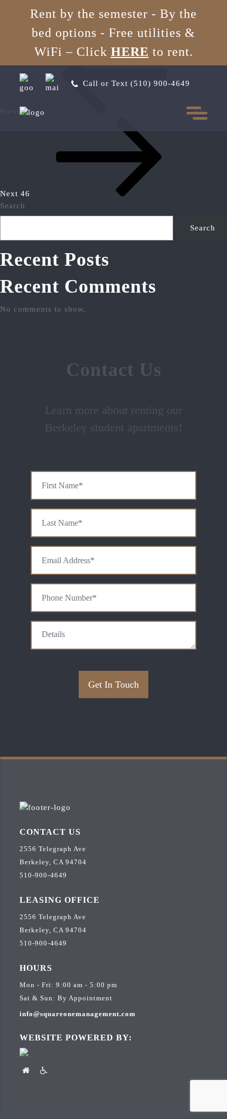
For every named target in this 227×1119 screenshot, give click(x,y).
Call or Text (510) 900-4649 (136, 83)
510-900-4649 (43, 875)
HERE (130, 52)
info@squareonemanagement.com (78, 1014)
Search (12, 205)
